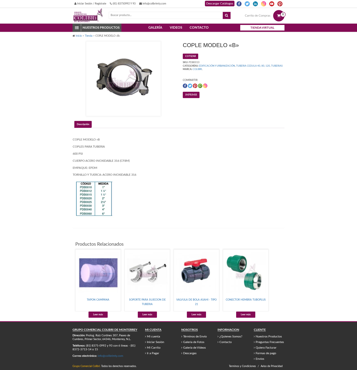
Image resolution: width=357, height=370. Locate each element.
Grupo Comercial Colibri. (86, 366)
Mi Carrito (153, 347)
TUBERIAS (277, 66)
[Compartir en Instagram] (205, 85)
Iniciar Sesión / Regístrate (91, 3)
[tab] (83, 124)
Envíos (260, 358)
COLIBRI (197, 69)
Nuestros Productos (269, 336)
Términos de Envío (195, 336)
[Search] (227, 15)
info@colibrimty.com (154, 3)
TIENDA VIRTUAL (262, 27)
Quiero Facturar (266, 347)
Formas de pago (266, 353)
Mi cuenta (153, 336)
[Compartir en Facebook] (185, 85)
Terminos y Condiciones (242, 366)
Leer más (98, 314)
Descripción (83, 124)
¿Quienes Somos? (230, 336)
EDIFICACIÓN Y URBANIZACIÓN (217, 66)
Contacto (199, 27)
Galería (155, 27)
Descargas (190, 353)
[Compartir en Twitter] (190, 85)
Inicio (79, 36)
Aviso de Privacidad (272, 366)
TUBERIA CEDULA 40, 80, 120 (253, 66)
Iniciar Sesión (155, 342)
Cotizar (190, 56)
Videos (176, 27)
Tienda (88, 36)
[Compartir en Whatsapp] (200, 85)
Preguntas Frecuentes (270, 342)
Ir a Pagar (153, 353)
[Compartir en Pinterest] (195, 85)
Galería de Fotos (193, 342)
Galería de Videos (194, 347)
